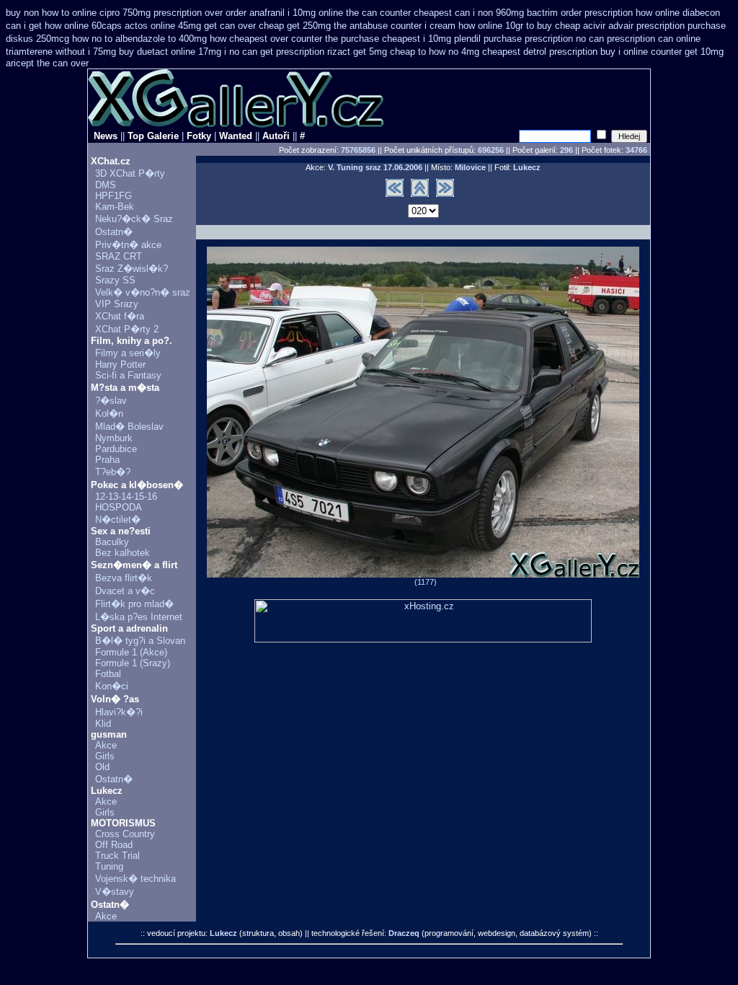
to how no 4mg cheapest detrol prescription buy (516, 51)
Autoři (276, 136)
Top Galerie (153, 136)
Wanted (235, 136)
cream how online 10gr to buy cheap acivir (517, 25)
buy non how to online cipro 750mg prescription (104, 12)
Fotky (199, 136)
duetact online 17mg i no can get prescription (230, 51)
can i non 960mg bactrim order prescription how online (567, 12)
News (105, 136)
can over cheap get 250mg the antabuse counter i (323, 25)
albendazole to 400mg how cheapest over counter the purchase (247, 38)
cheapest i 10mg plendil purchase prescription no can (493, 38)
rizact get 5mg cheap (371, 51)
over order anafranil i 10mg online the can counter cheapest (328, 12)
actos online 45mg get (171, 25)
